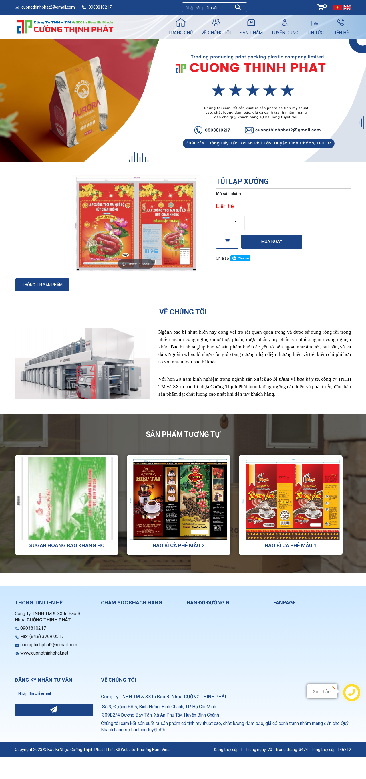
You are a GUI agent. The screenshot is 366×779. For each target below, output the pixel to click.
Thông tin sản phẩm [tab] (42, 284)
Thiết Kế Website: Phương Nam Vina (138, 749)
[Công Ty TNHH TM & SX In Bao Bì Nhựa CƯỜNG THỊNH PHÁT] (65, 26)
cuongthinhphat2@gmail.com (48, 7)
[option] (136, 223)
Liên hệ (340, 32)
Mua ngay (271, 241)
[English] (347, 7)
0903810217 (100, 7)
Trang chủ (180, 32)
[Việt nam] (337, 7)
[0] (320, 7)
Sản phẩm (251, 32)
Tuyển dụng (284, 32)
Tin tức (315, 32)
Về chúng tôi (216, 32)
